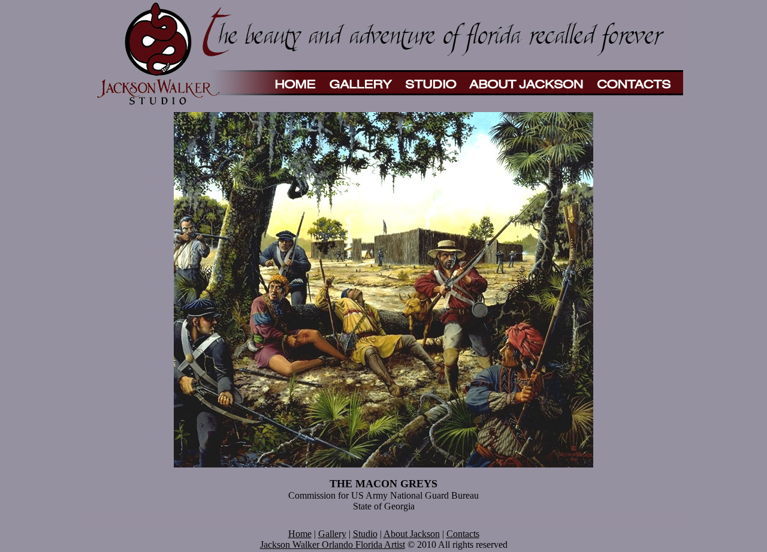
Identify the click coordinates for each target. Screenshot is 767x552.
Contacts (462, 534)
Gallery (332, 534)
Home (300, 534)
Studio (365, 534)
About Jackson (412, 534)
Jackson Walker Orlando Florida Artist (332, 544)
